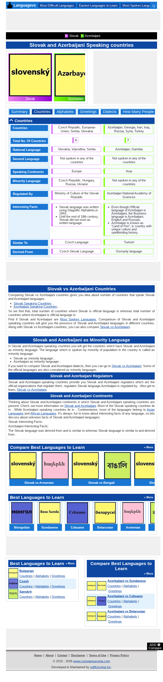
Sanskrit (25, 591)
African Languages (43, 413)
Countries (42, 111)
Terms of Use (97, 655)
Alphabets (65, 111)
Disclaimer (78, 655)
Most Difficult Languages (57, 5)
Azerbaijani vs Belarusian (126, 611)
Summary (19, 111)
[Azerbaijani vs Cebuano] (96, 601)
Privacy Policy (119, 655)
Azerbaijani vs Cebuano (125, 596)
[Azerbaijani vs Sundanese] (96, 586)
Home (38, 655)
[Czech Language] (13, 584)
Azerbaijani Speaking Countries (35, 306)
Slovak (30, 98)
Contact (62, 655)
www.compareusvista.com (91, 661)
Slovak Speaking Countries (32, 303)
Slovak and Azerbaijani (80, 406)
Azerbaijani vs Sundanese (126, 581)
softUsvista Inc (100, 667)
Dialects (110, 111)
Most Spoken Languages (139, 5)
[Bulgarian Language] (13, 573)
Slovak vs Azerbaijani (115, 327)
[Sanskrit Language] (13, 594)
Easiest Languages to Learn (98, 5)
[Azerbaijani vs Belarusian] (96, 616)
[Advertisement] (83, 20)
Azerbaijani (75, 98)
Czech (24, 581)
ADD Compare (155, 646)
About (49, 655)
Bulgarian (26, 571)
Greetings (88, 111)
